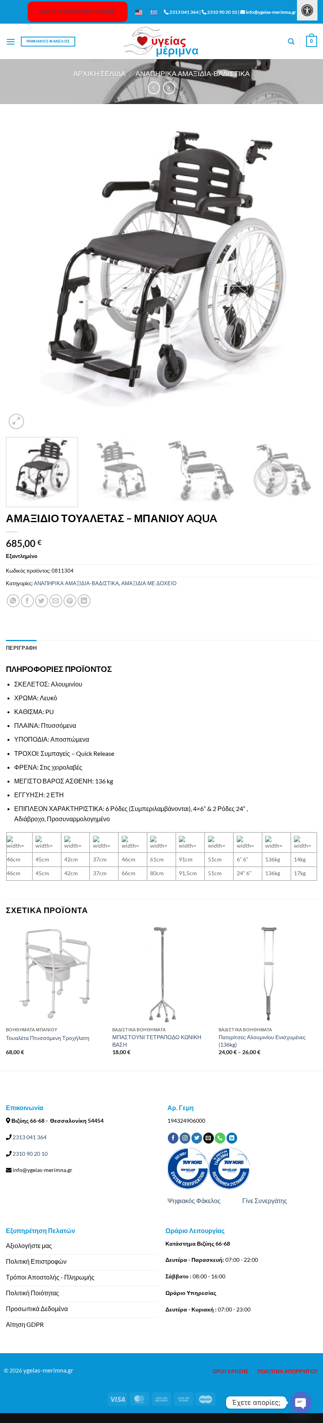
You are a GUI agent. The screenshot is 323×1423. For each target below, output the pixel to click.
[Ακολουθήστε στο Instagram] (185, 1138)
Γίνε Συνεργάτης (264, 1200)
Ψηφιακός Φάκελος (194, 1200)
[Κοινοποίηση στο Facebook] (27, 600)
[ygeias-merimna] (161, 41)
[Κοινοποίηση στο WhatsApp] (13, 600)
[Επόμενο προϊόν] (154, 88)
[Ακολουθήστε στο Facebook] (173, 1138)
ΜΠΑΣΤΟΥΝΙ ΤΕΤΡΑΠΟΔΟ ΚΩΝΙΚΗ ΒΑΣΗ (156, 1041)
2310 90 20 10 (29, 1153)
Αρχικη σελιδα (99, 73)
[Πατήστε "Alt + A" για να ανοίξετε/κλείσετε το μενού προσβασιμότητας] (307, 10)
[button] (10, 41)
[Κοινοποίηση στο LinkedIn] (84, 600)
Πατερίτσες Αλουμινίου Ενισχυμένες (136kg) (262, 1041)
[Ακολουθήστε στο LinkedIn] (231, 1138)
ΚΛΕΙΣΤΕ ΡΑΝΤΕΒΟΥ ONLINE (77, 11)
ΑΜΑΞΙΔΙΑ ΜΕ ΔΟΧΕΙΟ (148, 583)
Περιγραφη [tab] (21, 648)
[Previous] (22, 275)
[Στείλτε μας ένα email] (208, 1138)
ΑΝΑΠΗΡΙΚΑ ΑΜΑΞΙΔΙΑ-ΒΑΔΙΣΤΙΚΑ (193, 73)
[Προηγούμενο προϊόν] (169, 88)
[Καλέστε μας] (220, 1138)
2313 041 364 (28, 1137)
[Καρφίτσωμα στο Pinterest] (69, 600)
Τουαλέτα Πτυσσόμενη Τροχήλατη (47, 1037)
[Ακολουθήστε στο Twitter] (196, 1138)
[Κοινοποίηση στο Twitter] (41, 600)
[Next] (301, 275)
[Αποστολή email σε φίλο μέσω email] (55, 600)
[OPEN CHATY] (301, 1402)
